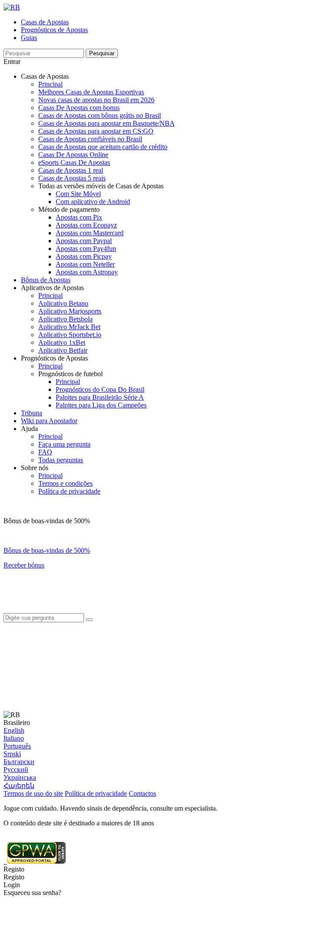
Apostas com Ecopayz (86, 225)
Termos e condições (65, 483)
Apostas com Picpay (84, 256)
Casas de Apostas (45, 22)
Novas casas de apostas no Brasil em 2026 (96, 100)
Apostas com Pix (79, 217)
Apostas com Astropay (87, 272)
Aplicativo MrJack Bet (69, 327)
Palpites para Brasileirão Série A (100, 397)
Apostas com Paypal (84, 240)
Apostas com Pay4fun (86, 248)
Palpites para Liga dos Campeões (101, 405)
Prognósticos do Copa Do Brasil (100, 389)
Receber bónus (23, 565)
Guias (29, 37)
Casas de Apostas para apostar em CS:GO (96, 131)
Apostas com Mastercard (90, 233)
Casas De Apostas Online (73, 154)
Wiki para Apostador (49, 420)
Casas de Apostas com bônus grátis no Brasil (99, 115)
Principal (50, 84)
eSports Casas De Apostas (74, 162)
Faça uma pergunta (64, 444)
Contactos (142, 793)
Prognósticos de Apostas (54, 29)
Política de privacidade (69, 491)
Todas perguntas (60, 460)
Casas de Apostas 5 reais (72, 178)
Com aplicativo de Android (93, 201)
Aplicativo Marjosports (69, 311)
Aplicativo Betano (63, 303)
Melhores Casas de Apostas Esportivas (91, 92)
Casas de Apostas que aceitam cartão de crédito (102, 146)
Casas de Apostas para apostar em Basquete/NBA (106, 123)
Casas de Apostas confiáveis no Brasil (90, 139)
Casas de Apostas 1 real (70, 170)
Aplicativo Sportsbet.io (69, 334)
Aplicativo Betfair (62, 350)
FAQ (45, 452)
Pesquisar (101, 53)
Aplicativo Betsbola (65, 319)
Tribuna (31, 413)
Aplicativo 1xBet (61, 342)
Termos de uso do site (33, 793)
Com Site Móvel (78, 193)
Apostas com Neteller (85, 264)
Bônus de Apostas (45, 280)
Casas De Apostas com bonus (79, 107)
